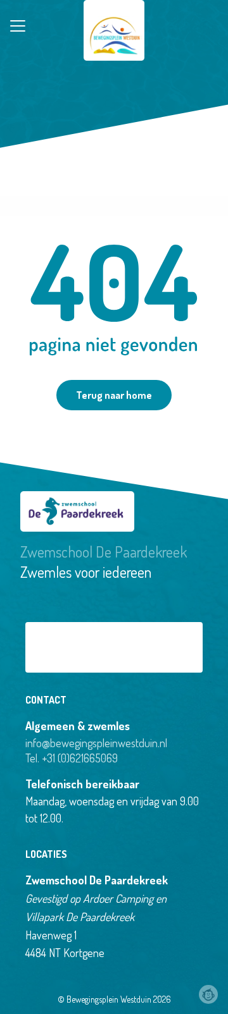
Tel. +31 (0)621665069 (71, 758)
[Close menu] (17, 26)
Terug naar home (114, 395)
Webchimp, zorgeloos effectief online (208, 994)
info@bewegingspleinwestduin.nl (96, 743)
